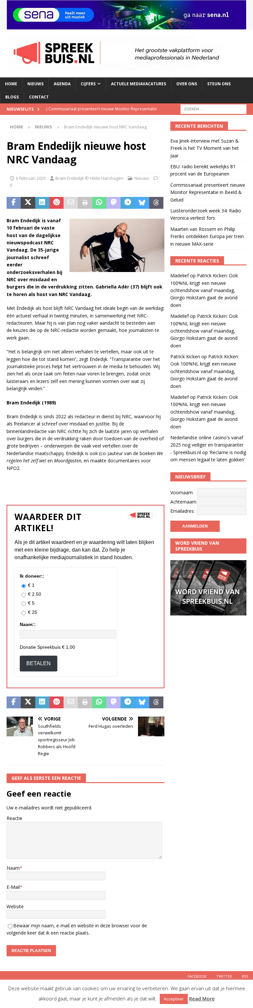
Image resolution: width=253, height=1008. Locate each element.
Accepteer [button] (174, 999)
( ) (101, 114)
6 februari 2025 (31, 178)
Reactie (14, 818)
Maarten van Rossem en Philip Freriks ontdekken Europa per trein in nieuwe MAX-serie (207, 236)
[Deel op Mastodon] (113, 203)
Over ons (186, 84)
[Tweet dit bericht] (28, 203)
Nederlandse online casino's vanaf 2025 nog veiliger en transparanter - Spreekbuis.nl (206, 444)
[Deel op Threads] (156, 203)
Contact (39, 97)
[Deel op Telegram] (128, 203)
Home (11, 84)
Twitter (224, 976)
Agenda (62, 84)
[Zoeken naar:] (213, 108)
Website (15, 906)
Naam (13, 868)
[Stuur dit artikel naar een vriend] (71, 203)
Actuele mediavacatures (138, 84)
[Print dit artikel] (85, 203)
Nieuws (35, 84)
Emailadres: (182, 511)
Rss (245, 976)
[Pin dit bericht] (56, 203)
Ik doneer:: (32, 576)
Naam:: (28, 624)
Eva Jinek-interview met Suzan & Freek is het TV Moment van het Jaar (204, 148)
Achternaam (183, 502)
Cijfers (88, 84)
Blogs (12, 97)
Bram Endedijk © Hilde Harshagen (89, 178)
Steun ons (219, 84)
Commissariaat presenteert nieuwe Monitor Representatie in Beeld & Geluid (207, 192)
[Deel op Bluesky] (142, 203)
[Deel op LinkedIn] (42, 203)
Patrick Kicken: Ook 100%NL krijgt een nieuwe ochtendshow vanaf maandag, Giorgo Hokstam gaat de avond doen (204, 290)
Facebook (197, 976)
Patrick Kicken (185, 356)
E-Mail (13, 887)
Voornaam (181, 492)
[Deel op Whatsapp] (99, 203)
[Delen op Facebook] (14, 203)
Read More (202, 998)
